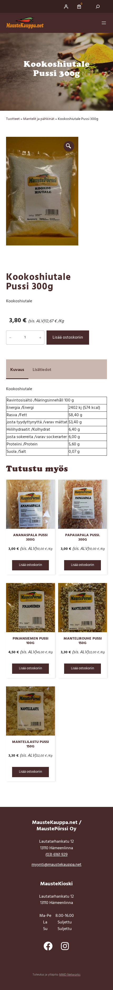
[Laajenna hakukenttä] (98, 6)
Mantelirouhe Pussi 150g (83, 641)
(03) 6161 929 (56, 854)
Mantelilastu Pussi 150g (30, 744)
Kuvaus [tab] (17, 369)
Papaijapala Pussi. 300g (82, 537)
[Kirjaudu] (66, 6)
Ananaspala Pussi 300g (30, 537)
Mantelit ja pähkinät (38, 119)
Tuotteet (13, 119)
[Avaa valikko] (104, 23)
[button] (69, 146)
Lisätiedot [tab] (42, 369)
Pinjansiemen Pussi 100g (30, 641)
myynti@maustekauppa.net (56, 864)
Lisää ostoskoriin (68, 337)
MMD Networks (69, 974)
